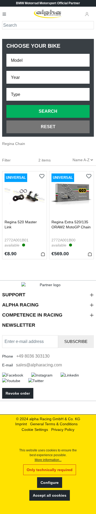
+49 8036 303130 (33, 356)
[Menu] (6, 14)
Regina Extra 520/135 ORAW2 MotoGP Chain (71, 224)
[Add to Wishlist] (42, 176)
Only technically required (50, 470)
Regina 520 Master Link (21, 224)
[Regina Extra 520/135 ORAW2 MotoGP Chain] (71, 195)
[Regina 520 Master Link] (25, 195)
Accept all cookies (49, 495)
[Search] (90, 25)
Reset (48, 126)
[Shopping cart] (93, 11)
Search (48, 111)
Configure (50, 482)
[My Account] (87, 14)
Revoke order (18, 393)
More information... (48, 460)
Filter (7, 160)
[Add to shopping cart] (43, 254)
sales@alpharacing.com (39, 365)
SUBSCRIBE (75, 341)
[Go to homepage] (48, 14)
